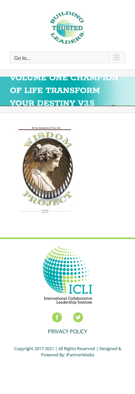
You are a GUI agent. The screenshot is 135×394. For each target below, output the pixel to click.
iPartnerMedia (80, 355)
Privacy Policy (67, 331)
